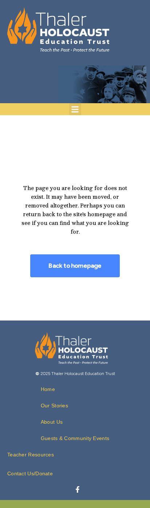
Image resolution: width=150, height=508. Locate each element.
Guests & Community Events (75, 438)
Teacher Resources (30, 454)
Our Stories (54, 405)
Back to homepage (74, 266)
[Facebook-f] (77, 489)
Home (48, 389)
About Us (52, 422)
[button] (75, 109)
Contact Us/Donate (30, 473)
